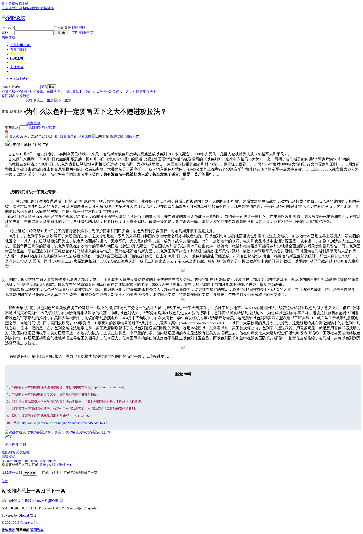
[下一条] (56, 491)
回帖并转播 (50, 473)
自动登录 (64, 28)
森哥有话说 (18, 62)
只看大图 (85, 136)
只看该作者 (68, 136)
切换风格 (47, 8)
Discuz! (23, 515)
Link (25, 461)
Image (17, 461)
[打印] (31, 100)
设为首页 (8, 3)
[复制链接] (33, 123)
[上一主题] (45, 100)
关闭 (5, 481)
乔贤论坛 (8, 91)
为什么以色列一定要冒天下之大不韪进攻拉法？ (120, 91)
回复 (8, 436)
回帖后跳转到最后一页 (80, 473)
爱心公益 (17, 54)
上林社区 (20, 45)
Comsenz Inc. (29, 522)
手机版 (26, 501)
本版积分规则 (12, 473)
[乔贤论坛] (13, 18)
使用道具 (11, 444)
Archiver (38, 501)
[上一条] (31, 491)
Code (42, 461)
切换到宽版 (31, 8)
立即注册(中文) (83, 32)
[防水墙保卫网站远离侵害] (61, 501)
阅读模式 (132, 136)
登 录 (61, 32)
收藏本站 (22, 3)
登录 (42, 465)
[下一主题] (62, 100)
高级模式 (8, 456)
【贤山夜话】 (73, 91)
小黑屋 (16, 501)
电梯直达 (11, 127)
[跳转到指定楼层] (42, 127)
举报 (22, 444)
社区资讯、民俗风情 (45, 91)
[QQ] (6, 501)
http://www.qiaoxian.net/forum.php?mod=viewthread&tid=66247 (64, 423)
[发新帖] (22, 96)
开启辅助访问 (12, 8)
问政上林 (17, 58)
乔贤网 (18, 49)
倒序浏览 (117, 136)
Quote (33, 461)
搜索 (44, 86)
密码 (5, 32)
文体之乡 (17, 67)
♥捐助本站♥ (19, 78)
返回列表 (8, 96)
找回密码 (78, 27)
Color (8, 461)
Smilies (51, 461)
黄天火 (14, 136)
